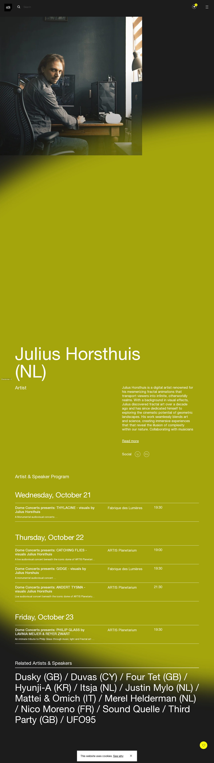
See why (118, 755)
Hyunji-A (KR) (44, 687)
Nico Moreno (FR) (57, 708)
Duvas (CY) (94, 676)
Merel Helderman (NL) (149, 698)
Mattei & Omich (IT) (57, 698)
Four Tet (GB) (153, 676)
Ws (146, 454)
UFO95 (80, 719)
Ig (138, 454)
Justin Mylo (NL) (159, 687)
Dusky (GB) (40, 676)
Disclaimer (5, 379)
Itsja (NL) (98, 687)
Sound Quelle (131, 708)
